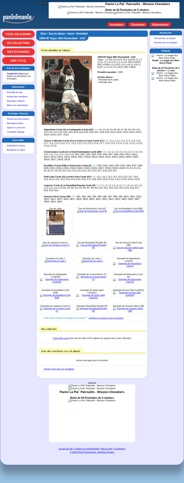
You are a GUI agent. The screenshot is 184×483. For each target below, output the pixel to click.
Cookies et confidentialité (86, 449)
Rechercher (166, 33)
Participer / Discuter (18, 113)
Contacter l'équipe (16, 132)
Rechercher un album (165, 38)
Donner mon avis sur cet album (59, 369)
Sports (70, 33)
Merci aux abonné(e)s (17, 105)
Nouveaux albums (16, 101)
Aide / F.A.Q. (18, 60)
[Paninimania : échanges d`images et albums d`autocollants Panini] (18, 23)
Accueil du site (66, 449)
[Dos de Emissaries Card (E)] (92, 211)
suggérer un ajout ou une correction (106, 318)
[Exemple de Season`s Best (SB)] (128, 311)
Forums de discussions (18, 119)
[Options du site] (175, 24)
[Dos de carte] (56, 234)
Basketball (82, 33)
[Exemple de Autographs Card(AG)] (55, 282)
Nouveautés (18, 87)
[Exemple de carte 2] (92, 261)
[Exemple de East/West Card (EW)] (55, 297)
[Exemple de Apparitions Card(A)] (128, 266)
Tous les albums (18, 34)
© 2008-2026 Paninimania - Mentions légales (92, 452)
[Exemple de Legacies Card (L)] (55, 311)
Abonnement (160, 24)
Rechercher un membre (166, 42)
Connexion (138, 24)
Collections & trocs (16, 145)
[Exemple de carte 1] (55, 261)
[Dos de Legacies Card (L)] (56, 245)
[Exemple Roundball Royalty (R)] (91, 311)
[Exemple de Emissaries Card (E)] (128, 282)
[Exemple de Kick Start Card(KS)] (128, 295)
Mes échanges (18, 51)
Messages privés (15, 123)
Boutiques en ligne (16, 150)
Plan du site (106, 449)
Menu (43, 33)
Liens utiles (18, 140)
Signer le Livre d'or (16, 127)
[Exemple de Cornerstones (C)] (91, 279)
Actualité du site (14, 92)
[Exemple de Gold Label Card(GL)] (91, 297)
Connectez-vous (15, 73)
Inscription (116, 24)
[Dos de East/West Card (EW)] (128, 211)
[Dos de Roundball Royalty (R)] (91, 247)
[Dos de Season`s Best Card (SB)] (128, 250)
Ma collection (18, 42)
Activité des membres (17, 96)
